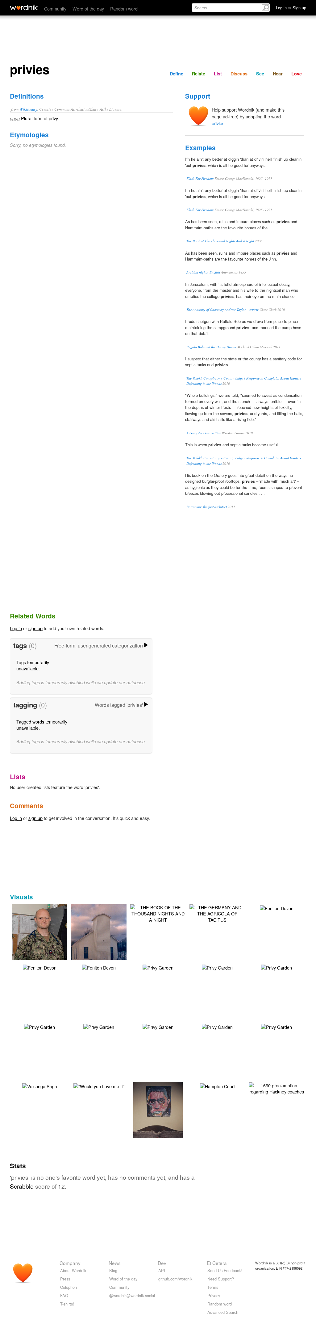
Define (176, 73)
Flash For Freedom (200, 178)
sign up (35, 628)
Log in (16, 628)
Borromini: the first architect (206, 506)
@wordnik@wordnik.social (132, 1295)
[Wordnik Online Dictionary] (24, 7)
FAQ (64, 1295)
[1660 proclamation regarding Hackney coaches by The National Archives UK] (276, 1088)
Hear (278, 73)
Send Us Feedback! (224, 1270)
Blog (113, 1270)
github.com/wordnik (175, 1279)
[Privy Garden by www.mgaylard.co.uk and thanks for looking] (158, 967)
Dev (162, 1262)
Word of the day (88, 8)
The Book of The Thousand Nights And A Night (220, 241)
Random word (124, 8)
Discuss (239, 73)
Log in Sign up (291, 8)
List (218, 73)
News (115, 1262)
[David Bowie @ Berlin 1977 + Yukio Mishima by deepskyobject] (158, 1118)
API (161, 1270)
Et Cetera (217, 1262)
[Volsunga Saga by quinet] (39, 1085)
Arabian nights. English (203, 272)
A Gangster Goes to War (203, 433)
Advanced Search (222, 1312)
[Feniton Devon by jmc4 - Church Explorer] (276, 907)
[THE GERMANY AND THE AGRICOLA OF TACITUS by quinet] (217, 913)
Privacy (213, 1295)
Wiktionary (28, 109)
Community (55, 8)
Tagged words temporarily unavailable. (41, 724)
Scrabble (22, 1186)
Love (296, 73)
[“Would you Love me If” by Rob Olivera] (98, 1085)
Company (70, 1262)
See (260, 73)
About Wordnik (73, 1270)
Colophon (68, 1287)
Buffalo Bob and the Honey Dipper (211, 347)
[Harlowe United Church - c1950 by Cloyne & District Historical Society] (102, 940)
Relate (198, 73)
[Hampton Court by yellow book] (217, 1085)
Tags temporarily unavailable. (32, 665)
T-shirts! (67, 1304)
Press (65, 1279)
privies (218, 123)
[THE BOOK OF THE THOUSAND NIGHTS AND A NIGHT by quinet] (158, 913)
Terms (212, 1287)
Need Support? (220, 1279)
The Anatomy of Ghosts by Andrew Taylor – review (222, 309)
